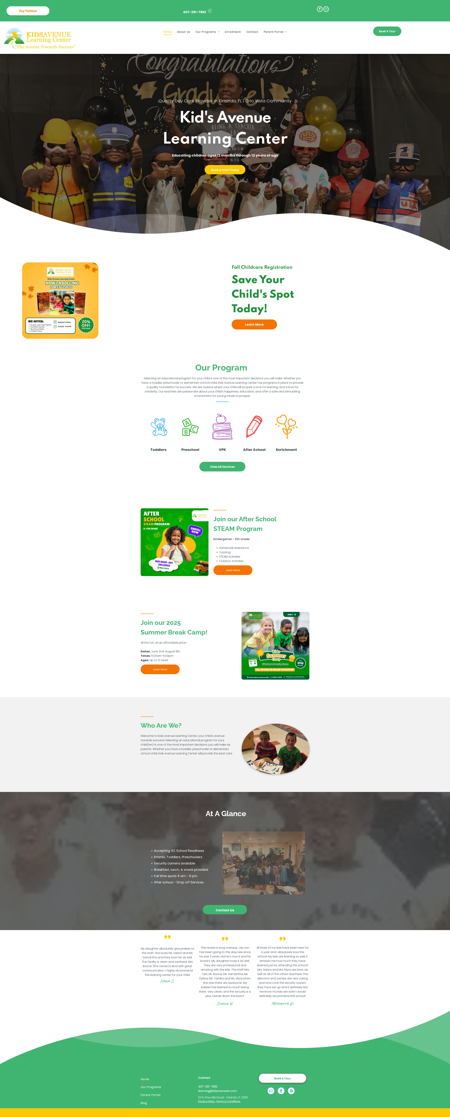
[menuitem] (167, 32)
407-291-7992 (194, 12)
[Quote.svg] (167, 941)
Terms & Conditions (228, 1101)
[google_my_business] (291, 1091)
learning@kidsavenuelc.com (217, 1091)
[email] (326, 9)
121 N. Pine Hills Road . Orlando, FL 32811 (223, 1097)
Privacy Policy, (206, 1101)
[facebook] (320, 9)
